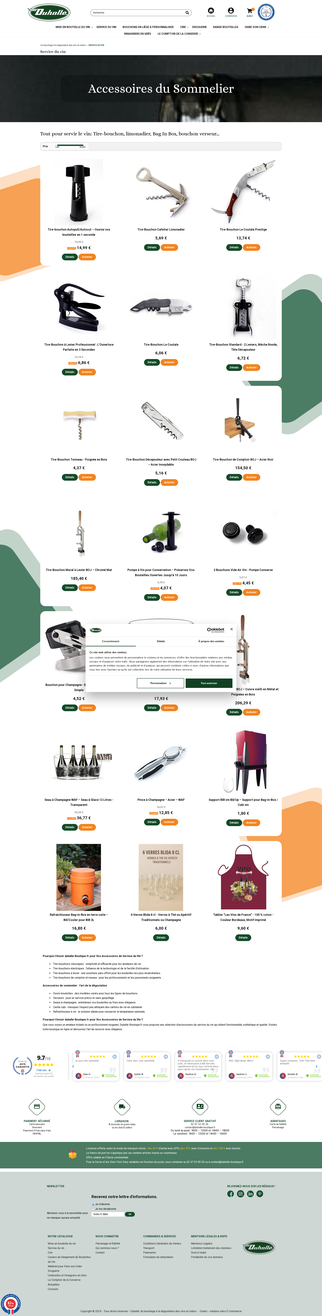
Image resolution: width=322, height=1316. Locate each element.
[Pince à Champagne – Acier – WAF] (161, 794)
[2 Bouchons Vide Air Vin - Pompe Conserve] (243, 565)
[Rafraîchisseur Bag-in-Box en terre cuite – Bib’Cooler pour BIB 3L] (78, 910)
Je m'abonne (102, 1204)
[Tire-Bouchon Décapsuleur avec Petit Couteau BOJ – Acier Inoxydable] (161, 454)
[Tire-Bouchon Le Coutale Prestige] (243, 224)
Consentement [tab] (110, 641)
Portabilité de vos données (207, 1257)
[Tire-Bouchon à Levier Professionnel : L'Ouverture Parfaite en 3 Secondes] (78, 339)
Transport (148, 1248)
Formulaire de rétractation (158, 1257)
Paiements (149, 1252)
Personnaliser (158, 683)
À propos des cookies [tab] (211, 641)
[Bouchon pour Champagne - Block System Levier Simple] (78, 680)
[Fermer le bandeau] (231, 630)
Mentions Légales (201, 1243)
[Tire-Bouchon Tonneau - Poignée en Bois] (78, 454)
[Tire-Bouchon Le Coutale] (161, 339)
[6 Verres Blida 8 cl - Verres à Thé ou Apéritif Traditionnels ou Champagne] (161, 910)
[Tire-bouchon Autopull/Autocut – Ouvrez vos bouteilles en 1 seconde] (78, 224)
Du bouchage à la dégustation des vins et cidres (63, 45)
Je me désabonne (105, 1208)
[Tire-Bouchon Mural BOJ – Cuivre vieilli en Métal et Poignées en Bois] (243, 684)
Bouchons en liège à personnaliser (148, 27)
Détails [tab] (161, 641)
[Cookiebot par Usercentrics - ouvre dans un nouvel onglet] (209, 630)
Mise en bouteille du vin (62, 1243)
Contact (100, 1252)
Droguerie (199, 27)
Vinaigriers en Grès (137, 33)
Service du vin (106, 27)
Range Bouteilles (225, 27)
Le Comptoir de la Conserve (178, 33)
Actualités (54, 1284)
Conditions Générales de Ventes (162, 1243)
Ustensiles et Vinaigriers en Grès (67, 1275)
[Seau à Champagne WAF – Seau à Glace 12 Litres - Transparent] (78, 794)
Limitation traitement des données (211, 1248)
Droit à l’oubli (198, 1252)
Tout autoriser (209, 683)
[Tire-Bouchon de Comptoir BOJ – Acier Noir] (243, 454)
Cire (183, 27)
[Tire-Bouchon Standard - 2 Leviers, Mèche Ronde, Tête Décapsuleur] (243, 339)
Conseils (53, 1289)
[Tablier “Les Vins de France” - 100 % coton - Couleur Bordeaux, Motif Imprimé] (243, 910)
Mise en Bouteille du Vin (73, 27)
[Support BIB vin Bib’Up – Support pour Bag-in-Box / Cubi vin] (243, 794)
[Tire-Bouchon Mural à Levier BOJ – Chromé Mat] (78, 565)
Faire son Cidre (255, 27)
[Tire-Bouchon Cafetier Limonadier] (161, 224)
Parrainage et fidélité (108, 1243)
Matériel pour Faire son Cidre (65, 1266)
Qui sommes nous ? (107, 1248)
